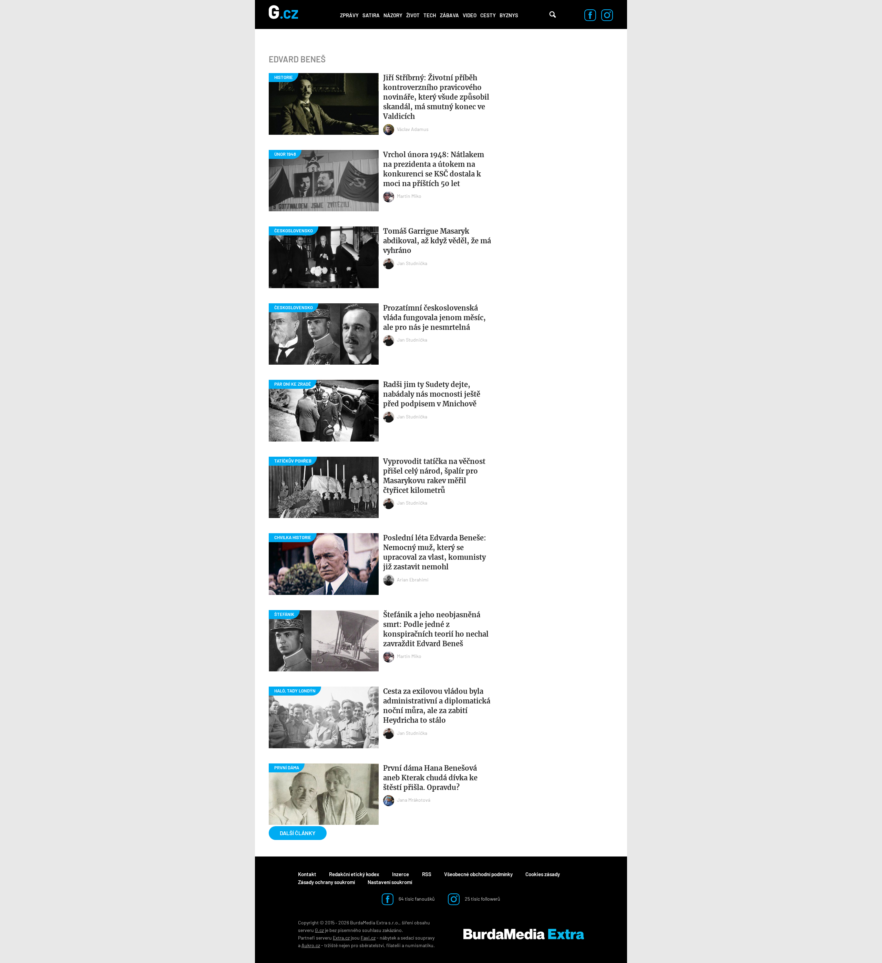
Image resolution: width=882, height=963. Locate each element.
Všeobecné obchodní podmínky (478, 874)
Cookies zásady (542, 874)
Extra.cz (341, 938)
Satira (371, 15)
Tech (429, 15)
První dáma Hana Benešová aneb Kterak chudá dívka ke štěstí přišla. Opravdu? (430, 778)
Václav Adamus (413, 129)
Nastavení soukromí (390, 882)
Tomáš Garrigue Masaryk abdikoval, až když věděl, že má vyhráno (437, 241)
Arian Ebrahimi (413, 579)
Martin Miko (409, 196)
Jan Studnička (412, 263)
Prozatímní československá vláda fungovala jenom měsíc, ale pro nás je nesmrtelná (434, 318)
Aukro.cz (310, 945)
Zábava (449, 15)
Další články (298, 833)
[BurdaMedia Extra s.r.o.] (523, 934)
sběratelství (371, 945)
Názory (392, 15)
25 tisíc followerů (482, 899)
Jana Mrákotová (413, 800)
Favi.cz (368, 938)
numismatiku (419, 945)
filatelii (393, 945)
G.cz (319, 930)
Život (413, 15)
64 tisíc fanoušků (416, 899)
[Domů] (283, 14)
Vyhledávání (552, 14)
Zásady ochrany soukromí (326, 882)
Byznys (509, 15)
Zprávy (349, 15)
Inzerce (400, 874)
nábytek (388, 938)
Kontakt (307, 874)
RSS (426, 874)
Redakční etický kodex (354, 874)
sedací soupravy (417, 938)
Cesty (488, 15)
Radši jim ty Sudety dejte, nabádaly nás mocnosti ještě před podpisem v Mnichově (431, 394)
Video (469, 15)
